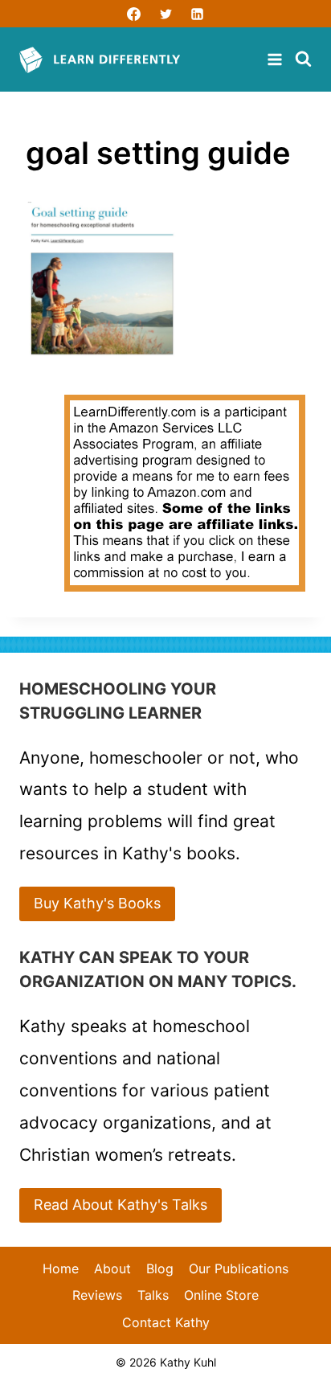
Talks (153, 1295)
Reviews (97, 1295)
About (112, 1268)
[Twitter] (165, 13)
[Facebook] (134, 13)
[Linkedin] (196, 13)
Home (61, 1268)
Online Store (221, 1295)
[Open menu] (277, 59)
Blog (160, 1268)
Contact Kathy (166, 1322)
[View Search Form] (303, 59)
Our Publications (238, 1268)
